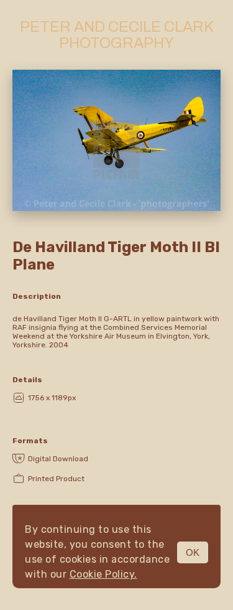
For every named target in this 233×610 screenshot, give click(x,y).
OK (192, 552)
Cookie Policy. (103, 574)
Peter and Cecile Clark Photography (117, 35)
